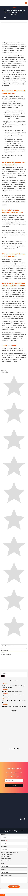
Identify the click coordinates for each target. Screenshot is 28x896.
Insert (2, 894)
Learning (14, 7)
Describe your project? (6, 875)
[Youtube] (15, 819)
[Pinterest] (21, 819)
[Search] (3, 676)
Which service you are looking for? (9, 852)
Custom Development (6, 860)
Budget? (3, 869)
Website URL (4, 846)
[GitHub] (15, 823)
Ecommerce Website (6, 858)
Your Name (3, 834)
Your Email (3, 840)
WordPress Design (6, 856)
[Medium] (24, 819)
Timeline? (3, 863)
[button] (25, 2)
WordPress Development (7, 854)
